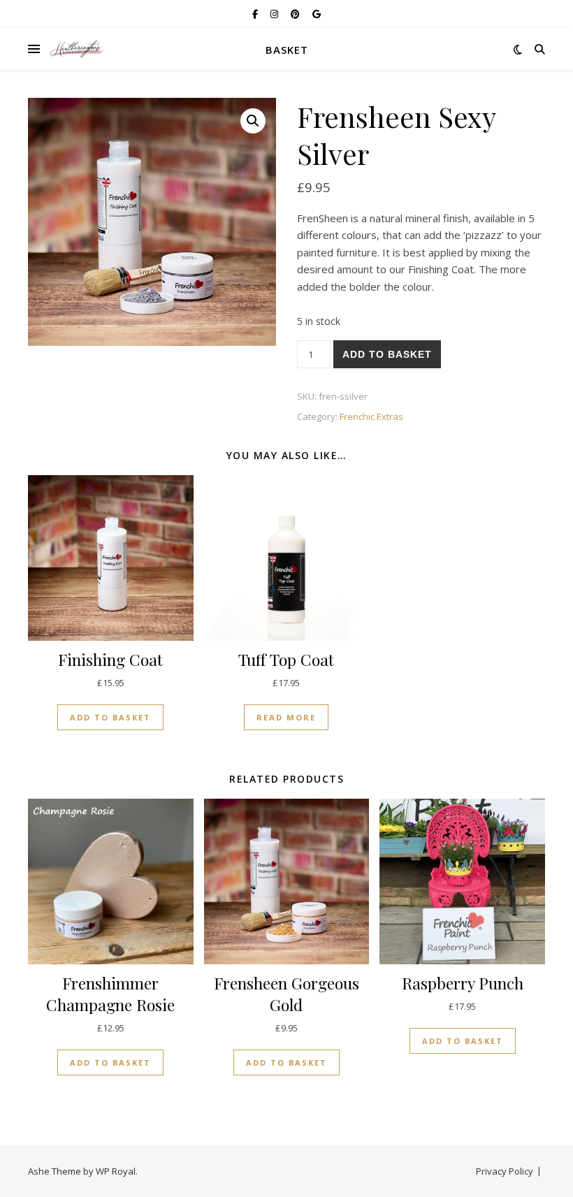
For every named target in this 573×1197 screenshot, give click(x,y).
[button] (253, 120)
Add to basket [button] (110, 717)
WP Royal (116, 1171)
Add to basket (387, 354)
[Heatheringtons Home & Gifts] (77, 49)
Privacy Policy (504, 1171)
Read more (286, 717)
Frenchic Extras (371, 416)
